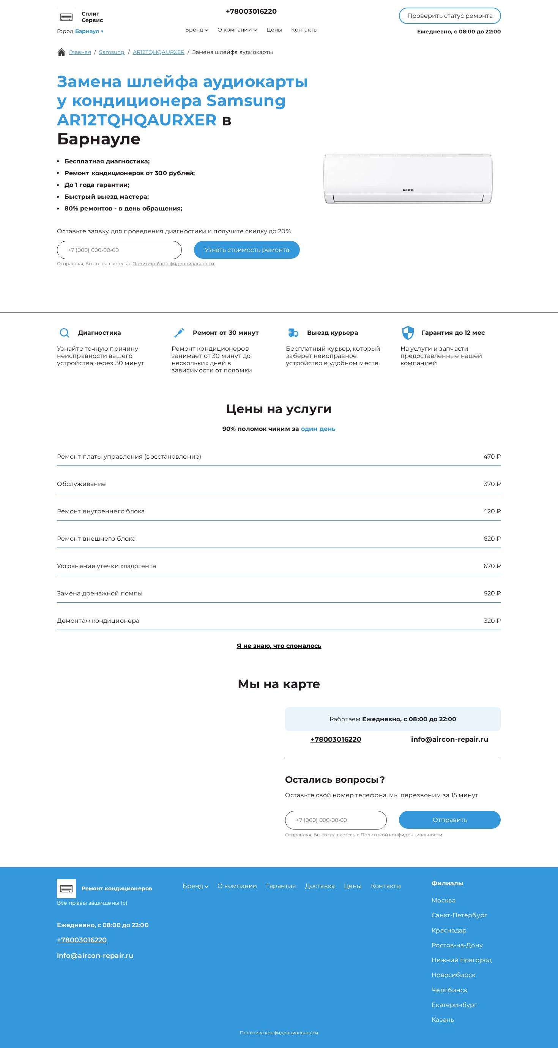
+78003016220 (251, 12)
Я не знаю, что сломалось (279, 645)
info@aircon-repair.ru (449, 740)
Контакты (304, 30)
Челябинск (449, 990)
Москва (444, 900)
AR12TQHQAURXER (158, 52)
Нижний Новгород (462, 960)
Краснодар (449, 930)
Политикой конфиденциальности (173, 263)
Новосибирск (453, 974)
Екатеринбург (454, 1004)
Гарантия (281, 886)
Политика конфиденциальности (279, 1032)
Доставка (320, 886)
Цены (274, 30)
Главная (80, 52)
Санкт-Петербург (459, 915)
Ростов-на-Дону (457, 945)
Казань (443, 1019)
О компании (235, 30)
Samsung (112, 52)
